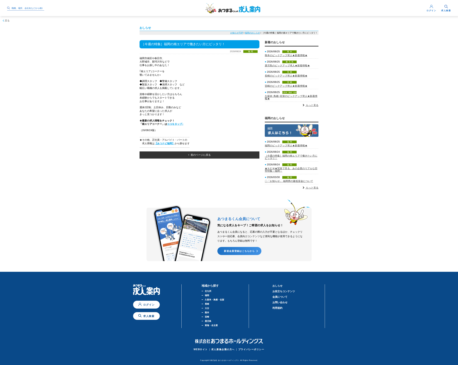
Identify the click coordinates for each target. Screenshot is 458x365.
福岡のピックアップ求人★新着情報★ (286, 145)
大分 (207, 308)
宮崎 (207, 317)
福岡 (269, 128)
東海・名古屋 (211, 325)
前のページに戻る (200, 154)
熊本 (207, 312)
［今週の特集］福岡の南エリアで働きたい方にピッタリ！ (291, 157)
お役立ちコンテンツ (283, 291)
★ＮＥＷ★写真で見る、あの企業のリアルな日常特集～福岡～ (291, 169)
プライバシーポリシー (251, 349)
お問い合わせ (280, 302)
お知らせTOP (236, 33)
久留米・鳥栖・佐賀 (214, 300)
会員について (280, 297)
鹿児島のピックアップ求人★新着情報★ (287, 65)
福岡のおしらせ (252, 33)
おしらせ (277, 285)
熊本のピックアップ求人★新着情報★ (286, 55)
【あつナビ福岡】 (165, 143)
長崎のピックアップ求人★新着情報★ (286, 75)
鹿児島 (208, 321)
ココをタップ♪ (175, 123)
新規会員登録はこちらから (239, 251)
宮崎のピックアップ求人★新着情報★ (286, 85)
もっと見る (311, 105)
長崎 (207, 304)
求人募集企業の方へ (223, 349)
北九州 (208, 291)
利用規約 (277, 308)
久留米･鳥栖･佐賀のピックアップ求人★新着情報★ (291, 97)
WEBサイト (201, 349)
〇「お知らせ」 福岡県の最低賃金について (289, 181)
